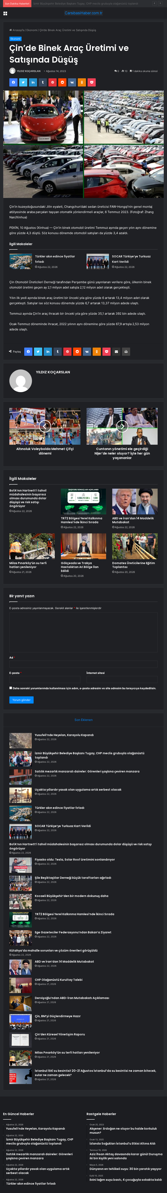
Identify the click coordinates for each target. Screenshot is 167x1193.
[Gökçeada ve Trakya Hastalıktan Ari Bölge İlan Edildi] (83, 546)
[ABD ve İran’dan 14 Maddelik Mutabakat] (135, 501)
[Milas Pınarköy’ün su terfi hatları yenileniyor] (32, 546)
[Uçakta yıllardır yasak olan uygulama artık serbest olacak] (20, 795)
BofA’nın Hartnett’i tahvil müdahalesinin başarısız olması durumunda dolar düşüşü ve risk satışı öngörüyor (27, 498)
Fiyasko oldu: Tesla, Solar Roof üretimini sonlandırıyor (75, 859)
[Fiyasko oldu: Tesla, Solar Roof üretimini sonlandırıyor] (20, 865)
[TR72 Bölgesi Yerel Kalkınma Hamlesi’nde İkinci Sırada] (83, 501)
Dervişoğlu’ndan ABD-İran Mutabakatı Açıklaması (72, 998)
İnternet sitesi (96, 672)
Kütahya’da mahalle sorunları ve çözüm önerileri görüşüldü (53, 950)
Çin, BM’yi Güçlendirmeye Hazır (58, 1016)
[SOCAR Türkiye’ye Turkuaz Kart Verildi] (98, 261)
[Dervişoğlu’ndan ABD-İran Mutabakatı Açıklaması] (20, 1003)
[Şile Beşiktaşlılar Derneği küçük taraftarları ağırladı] (20, 883)
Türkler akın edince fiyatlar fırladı (59, 808)
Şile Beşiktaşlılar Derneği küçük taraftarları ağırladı (73, 878)
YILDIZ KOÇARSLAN (29, 71)
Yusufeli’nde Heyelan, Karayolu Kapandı (64, 735)
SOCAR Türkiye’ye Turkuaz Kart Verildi (63, 826)
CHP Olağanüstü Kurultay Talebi (58, 980)
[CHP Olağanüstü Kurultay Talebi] (20, 985)
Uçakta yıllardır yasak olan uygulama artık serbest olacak (78, 790)
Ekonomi (31, 30)
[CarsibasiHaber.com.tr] (83, 13)
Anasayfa (18, 30)
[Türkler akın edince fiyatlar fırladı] (21, 261)
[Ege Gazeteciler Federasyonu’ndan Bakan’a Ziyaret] (20, 938)
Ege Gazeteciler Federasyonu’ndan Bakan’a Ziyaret (73, 932)
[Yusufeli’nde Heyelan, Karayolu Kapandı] (20, 740)
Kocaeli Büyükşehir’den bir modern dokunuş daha (71, 896)
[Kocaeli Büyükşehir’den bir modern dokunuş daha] (20, 901)
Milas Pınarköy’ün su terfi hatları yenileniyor (28, 565)
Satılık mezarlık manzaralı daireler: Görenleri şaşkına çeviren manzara (76, 3)
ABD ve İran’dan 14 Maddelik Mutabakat (133, 520)
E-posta (15, 672)
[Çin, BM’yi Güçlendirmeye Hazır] (20, 1021)
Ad (12, 657)
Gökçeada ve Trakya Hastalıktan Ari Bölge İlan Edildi (80, 567)
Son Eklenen (84, 720)
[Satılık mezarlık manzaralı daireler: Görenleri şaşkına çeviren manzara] (20, 777)
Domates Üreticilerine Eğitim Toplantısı (133, 565)
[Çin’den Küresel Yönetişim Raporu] (20, 1040)
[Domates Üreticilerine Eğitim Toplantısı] (135, 546)
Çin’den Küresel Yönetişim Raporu (60, 1034)
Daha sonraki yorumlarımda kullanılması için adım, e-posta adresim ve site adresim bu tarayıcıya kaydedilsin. (84, 688)
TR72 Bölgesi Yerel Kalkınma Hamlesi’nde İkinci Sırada (81, 520)
